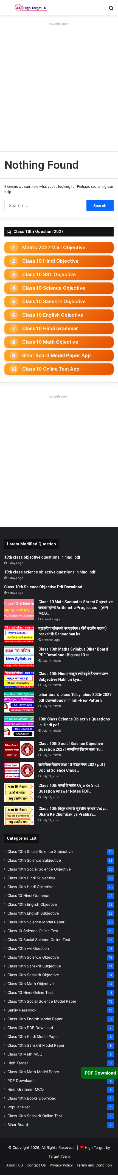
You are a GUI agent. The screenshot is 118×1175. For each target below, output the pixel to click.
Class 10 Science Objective (53, 288)
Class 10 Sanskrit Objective (54, 301)
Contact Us (36, 1165)
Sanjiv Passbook (21, 1010)
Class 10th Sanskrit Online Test (34, 1116)
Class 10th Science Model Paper (35, 922)
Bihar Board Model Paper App (56, 355)
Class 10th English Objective (32, 904)
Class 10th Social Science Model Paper (41, 1001)
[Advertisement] (59, 87)
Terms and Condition (94, 1165)
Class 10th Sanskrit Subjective (34, 966)
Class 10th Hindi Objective (30, 887)
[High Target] (31, 8)
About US (14, 1165)
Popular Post (18, 1107)
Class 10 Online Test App (51, 369)
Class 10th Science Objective (33, 957)
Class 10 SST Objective (49, 274)
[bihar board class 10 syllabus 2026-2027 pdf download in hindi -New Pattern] (19, 702)
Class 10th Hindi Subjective (31, 878)
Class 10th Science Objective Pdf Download (43, 587)
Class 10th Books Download (31, 1098)
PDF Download (20, 1080)
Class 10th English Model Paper (35, 1019)
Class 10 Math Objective (50, 342)
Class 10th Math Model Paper (33, 1072)
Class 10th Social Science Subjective (40, 851)
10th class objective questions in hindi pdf (42, 557)
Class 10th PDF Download (30, 1028)
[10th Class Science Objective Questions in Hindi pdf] (19, 726)
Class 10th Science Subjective (34, 860)
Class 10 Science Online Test (32, 931)
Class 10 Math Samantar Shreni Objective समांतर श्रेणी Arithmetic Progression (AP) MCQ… (75, 608)
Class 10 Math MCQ (24, 1054)
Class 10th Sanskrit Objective (33, 975)
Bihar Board (17, 1124)
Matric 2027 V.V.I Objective (54, 247)
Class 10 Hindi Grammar (50, 328)
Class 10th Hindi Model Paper (33, 1036)
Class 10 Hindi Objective (50, 261)
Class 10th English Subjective (33, 913)
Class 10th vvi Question (28, 948)
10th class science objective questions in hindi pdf (49, 572)
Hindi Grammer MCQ (25, 1089)
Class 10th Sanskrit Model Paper (35, 1045)
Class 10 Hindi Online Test (30, 992)
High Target (17, 1063)
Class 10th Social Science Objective (39, 869)
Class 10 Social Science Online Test (38, 939)
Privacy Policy (61, 1165)
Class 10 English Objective (52, 315)
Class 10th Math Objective (30, 983)
